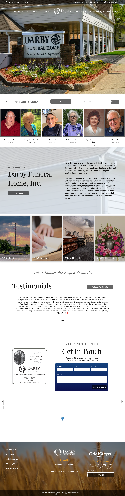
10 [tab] (64, 325)
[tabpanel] (62, 306)
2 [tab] (42, 325)
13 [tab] (72, 325)
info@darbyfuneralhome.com (67, 471)
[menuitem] (19, 11)
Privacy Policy (52, 494)
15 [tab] (78, 325)
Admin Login (68, 494)
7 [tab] (56, 325)
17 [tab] (83, 325)
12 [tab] (69, 325)
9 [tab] (61, 325)
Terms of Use (60, 494)
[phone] (68, 477)
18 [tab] (86, 325)
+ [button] (2, 401)
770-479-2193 (25, 2)
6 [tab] (53, 325)
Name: (59, 366)
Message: (60, 374)
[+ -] (62, 420)
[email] (62, 477)
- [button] (2, 404)
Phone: (93, 366)
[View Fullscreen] (2, 407)
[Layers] (123, 401)
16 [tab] (80, 325)
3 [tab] (45, 325)
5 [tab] (50, 325)
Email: (76, 366)
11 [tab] (67, 325)
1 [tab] (39, 325)
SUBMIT (100, 475)
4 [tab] (47, 325)
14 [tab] (75, 325)
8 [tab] (58, 325)
